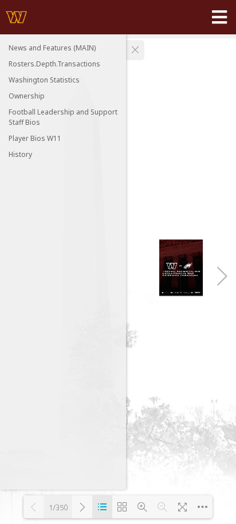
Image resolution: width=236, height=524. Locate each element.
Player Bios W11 (35, 138)
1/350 (58, 507)
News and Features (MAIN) (52, 48)
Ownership (27, 96)
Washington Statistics (44, 80)
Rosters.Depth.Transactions (54, 64)
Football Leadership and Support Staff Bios (63, 117)
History (20, 154)
